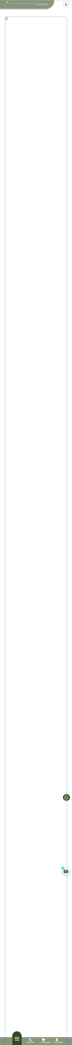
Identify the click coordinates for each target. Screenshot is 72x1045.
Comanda (57, 1042)
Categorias (44, 1042)
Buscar (30, 1042)
